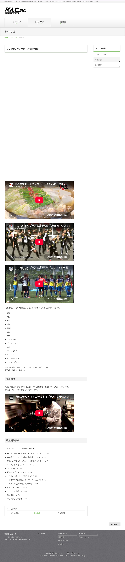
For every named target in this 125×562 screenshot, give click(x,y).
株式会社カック (60, 553)
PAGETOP (115, 524)
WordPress (51, 556)
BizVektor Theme (62, 556)
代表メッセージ (84, 537)
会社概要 (82, 533)
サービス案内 (12, 509)
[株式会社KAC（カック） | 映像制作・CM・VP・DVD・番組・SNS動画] (15, 11)
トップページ (41, 533)
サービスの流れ (13, 513)
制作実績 (37, 513)
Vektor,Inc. (74, 556)
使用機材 (63, 513)
